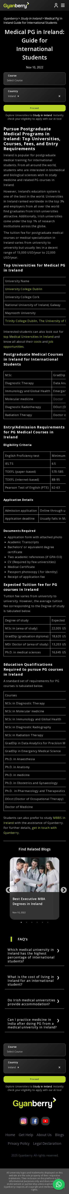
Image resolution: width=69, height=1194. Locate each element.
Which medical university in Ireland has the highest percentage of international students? (31, 955)
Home (10, 1134)
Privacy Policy (19, 1143)
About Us (44, 1134)
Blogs (59, 1134)
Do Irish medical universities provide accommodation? (31, 1002)
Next (62, 888)
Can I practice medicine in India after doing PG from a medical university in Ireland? (32, 1023)
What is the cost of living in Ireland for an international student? (31, 980)
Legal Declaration (47, 1143)
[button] (18, 96)
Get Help (26, 1134)
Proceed (34, 108)
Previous (7, 888)
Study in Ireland (31, 18)
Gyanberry (11, 18)
